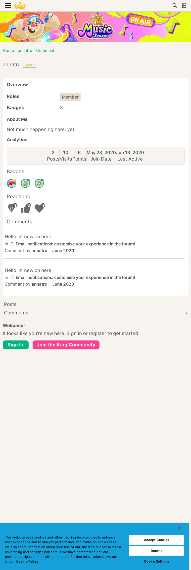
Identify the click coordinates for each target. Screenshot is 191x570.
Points (79, 159)
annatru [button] (39, 250)
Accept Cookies (156, 540)
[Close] (179, 528)
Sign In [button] (15, 345)
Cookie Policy (27, 562)
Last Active (130, 159)
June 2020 (63, 250)
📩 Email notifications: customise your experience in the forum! (72, 243)
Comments (95, 313)
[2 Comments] (25, 183)
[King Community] (20, 5)
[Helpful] (11, 183)
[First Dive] (39, 183)
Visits (66, 159)
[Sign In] (183, 5)
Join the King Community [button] (66, 345)
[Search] (174, 5)
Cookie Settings (156, 561)
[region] (94, 546)
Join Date (101, 159)
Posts (53, 159)
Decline (157, 551)
